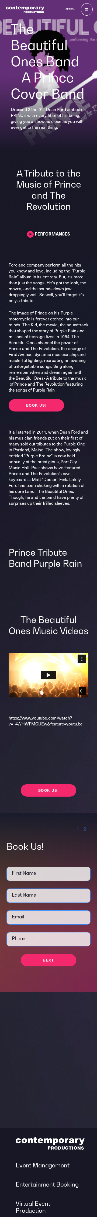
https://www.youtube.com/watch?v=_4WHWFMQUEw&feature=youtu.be (46, 720)
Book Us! (36, 405)
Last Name (24, 895)
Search (70, 9)
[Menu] (87, 9)
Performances (52, 234)
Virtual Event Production (33, 1207)
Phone (18, 938)
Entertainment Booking (47, 1184)
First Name (24, 873)
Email (18, 916)
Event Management (42, 1165)
